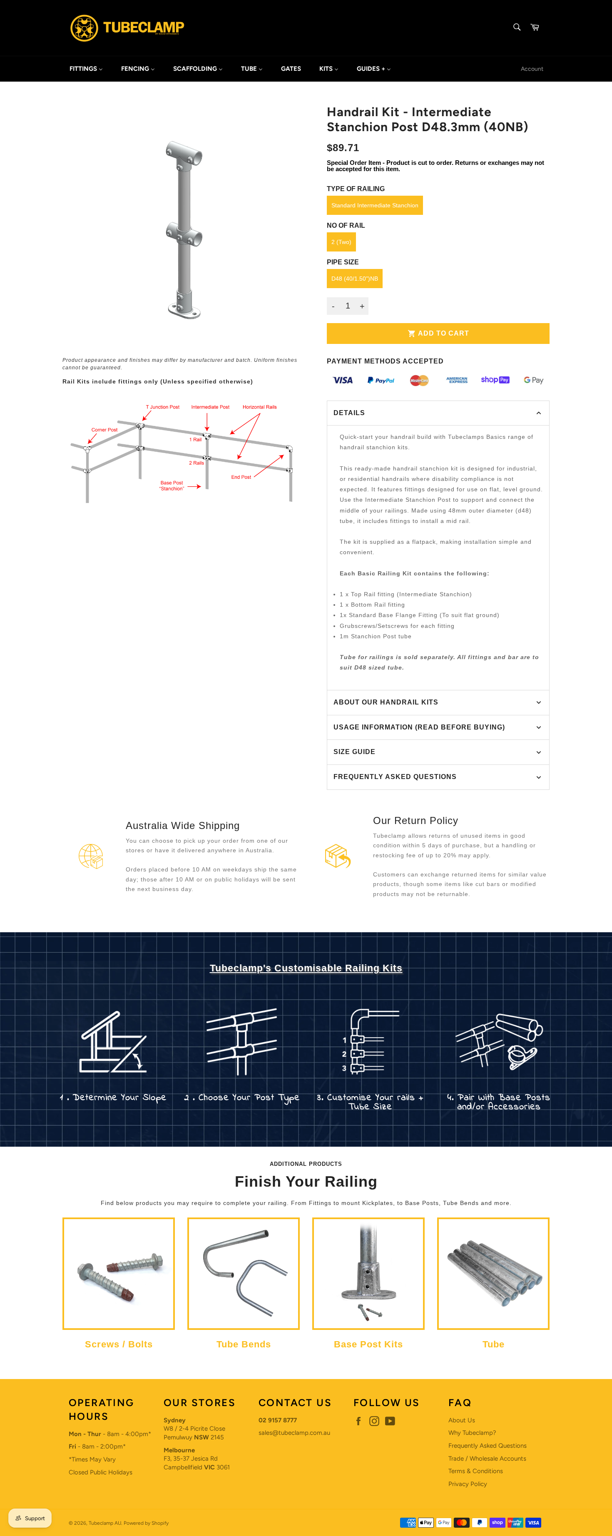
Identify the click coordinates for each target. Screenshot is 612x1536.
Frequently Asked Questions (487, 1445)
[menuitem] (86, 69)
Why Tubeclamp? (472, 1432)
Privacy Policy (467, 1484)
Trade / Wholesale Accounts (487, 1458)
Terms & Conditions (475, 1471)
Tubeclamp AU (105, 1523)
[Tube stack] (493, 1325)
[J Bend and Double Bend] (243, 1325)
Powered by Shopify (146, 1523)
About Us (461, 1420)
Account (532, 68)
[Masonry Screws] (118, 1325)
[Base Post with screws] (368, 1325)
